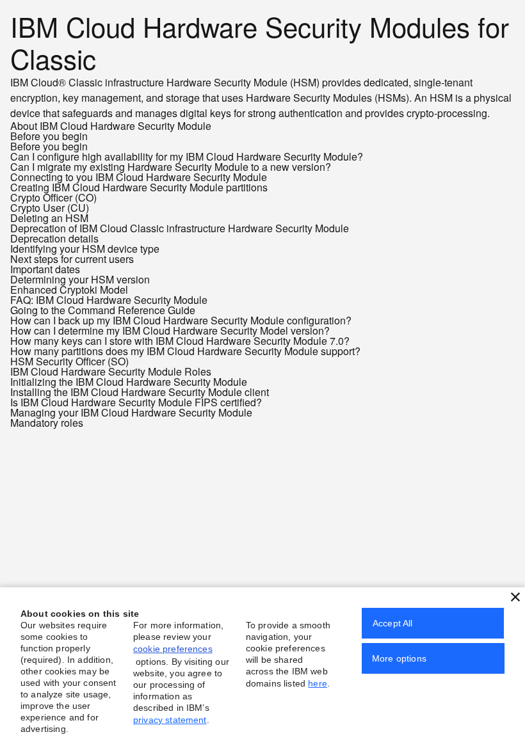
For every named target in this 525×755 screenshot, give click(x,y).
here (317, 683)
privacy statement (170, 720)
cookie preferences (173, 649)
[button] (515, 596)
